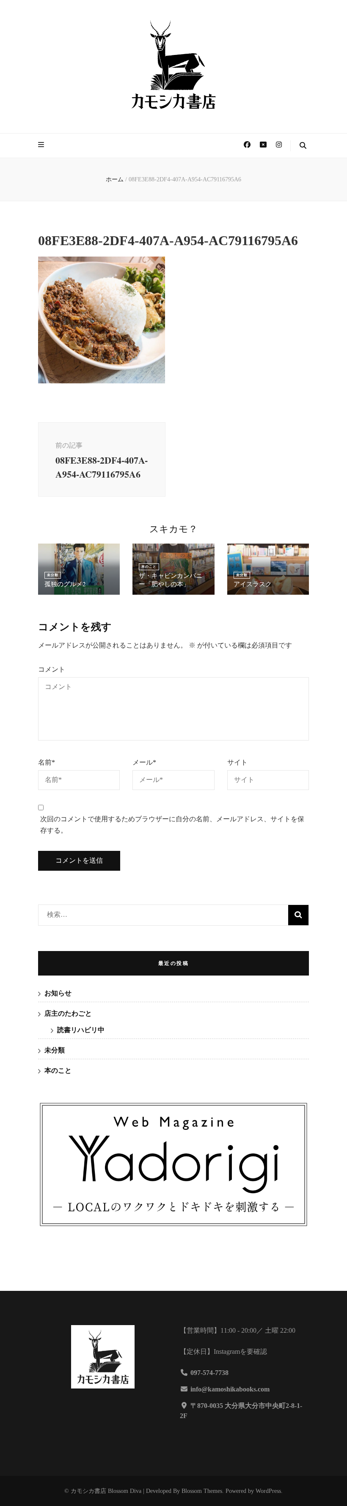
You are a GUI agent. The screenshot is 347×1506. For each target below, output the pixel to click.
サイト (237, 762)
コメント (51, 669)
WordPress (268, 1491)
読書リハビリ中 (81, 1029)
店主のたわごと (68, 1013)
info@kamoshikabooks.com (230, 1389)
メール (144, 762)
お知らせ (58, 993)
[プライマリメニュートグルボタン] (42, 145)
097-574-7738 (209, 1372)
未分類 (52, 575)
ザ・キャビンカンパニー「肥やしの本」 (170, 579)
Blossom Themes (202, 1491)
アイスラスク (253, 583)
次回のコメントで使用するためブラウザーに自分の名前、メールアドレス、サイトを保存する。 (172, 824)
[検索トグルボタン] (303, 146)
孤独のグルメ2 (65, 583)
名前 (46, 762)
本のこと (149, 567)
